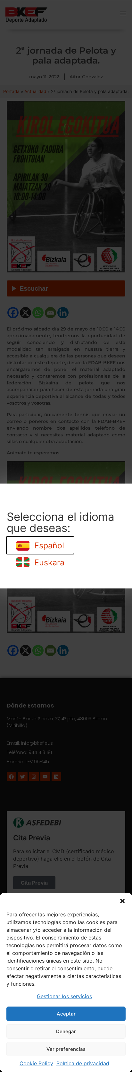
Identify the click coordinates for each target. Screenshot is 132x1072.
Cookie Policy (36, 1063)
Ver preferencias (66, 1049)
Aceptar (66, 1014)
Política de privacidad (82, 1063)
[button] (122, 901)
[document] (66, 536)
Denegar (66, 1031)
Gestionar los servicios (64, 996)
